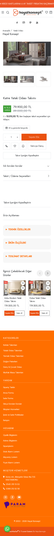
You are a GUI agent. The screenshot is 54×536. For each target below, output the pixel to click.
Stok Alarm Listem (11, 451)
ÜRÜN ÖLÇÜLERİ (17, 242)
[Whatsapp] (7, 529)
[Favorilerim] (46, 12)
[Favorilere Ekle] (14, 146)
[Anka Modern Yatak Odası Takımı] (14, 287)
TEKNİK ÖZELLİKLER (19, 229)
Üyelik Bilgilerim (10, 435)
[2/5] (6, 193)
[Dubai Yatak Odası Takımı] (39, 287)
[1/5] (4, 193)
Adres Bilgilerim (10, 440)
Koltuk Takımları (10, 345)
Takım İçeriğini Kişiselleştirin (27, 155)
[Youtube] (19, 497)
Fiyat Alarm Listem (11, 462)
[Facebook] (12, 497)
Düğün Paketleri (10, 361)
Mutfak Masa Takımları (13, 372)
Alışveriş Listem (10, 457)
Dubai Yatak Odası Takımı (37, 300)
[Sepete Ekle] (33, 137)
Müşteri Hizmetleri (11, 409)
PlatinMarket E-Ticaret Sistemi (20, 531)
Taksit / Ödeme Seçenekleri (16, 176)
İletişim (6, 420)
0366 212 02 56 (13, 489)
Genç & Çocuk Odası (12, 367)
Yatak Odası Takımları (12, 350)
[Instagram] (5, 497)
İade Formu (8, 398)
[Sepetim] (51, 12)
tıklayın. (6, 119)
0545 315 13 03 (13, 484)
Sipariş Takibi (9, 387)
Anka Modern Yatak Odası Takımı (12, 300)
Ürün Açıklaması (11, 215)
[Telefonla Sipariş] (6, 146)
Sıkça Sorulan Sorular (12, 404)
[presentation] (40, 273)
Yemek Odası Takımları (13, 356)
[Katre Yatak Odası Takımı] (27, 53)
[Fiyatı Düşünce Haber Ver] (23, 146)
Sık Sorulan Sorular (12, 166)
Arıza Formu (8, 393)
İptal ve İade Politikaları (13, 415)
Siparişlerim (8, 446)
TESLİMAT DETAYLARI (20, 256)
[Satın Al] (19, 313)
